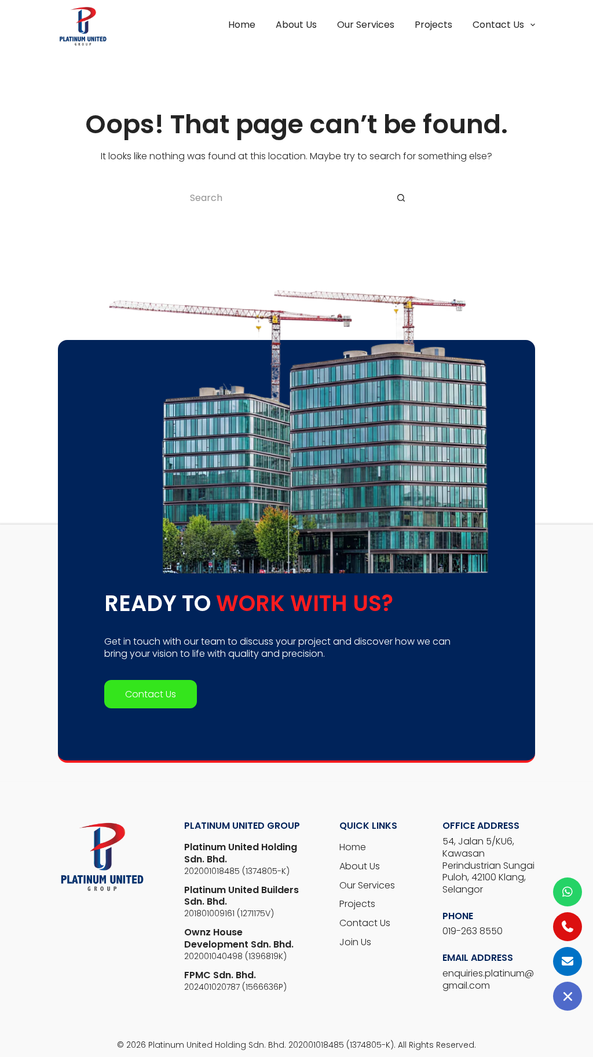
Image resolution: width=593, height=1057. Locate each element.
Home (241, 25)
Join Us (355, 942)
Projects (433, 25)
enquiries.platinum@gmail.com (488, 979)
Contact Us (498, 24)
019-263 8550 (472, 931)
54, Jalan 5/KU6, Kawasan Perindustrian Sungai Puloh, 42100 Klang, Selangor (488, 865)
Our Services (365, 25)
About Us (296, 25)
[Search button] (401, 198)
